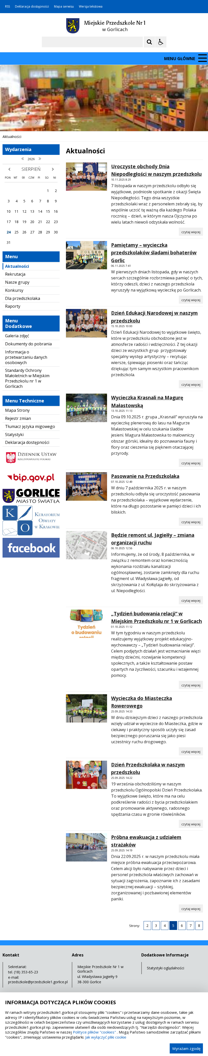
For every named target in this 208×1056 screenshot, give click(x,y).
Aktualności (17, 266)
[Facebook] (31, 556)
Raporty (12, 306)
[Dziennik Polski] (31, 465)
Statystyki (14, 434)
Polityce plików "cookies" (94, 1032)
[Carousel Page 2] (54, 121)
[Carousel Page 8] (83, 121)
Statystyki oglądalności (165, 968)
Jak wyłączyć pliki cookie (105, 1037)
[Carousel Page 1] (49, 121)
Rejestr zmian (18, 418)
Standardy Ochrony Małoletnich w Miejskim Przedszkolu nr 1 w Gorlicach (27, 378)
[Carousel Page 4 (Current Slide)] (64, 121)
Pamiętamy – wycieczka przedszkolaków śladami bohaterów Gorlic (154, 253)
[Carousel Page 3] (59, 121)
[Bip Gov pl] (31, 485)
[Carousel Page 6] (73, 121)
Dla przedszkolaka (22, 298)
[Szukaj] (149, 41)
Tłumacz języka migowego (30, 426)
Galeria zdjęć (17, 336)
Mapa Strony (17, 410)
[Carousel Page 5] (68, 121)
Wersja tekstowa (90, 6)
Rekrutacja (15, 274)
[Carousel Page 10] (93, 121)
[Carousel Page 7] (78, 121)
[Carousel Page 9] (88, 121)
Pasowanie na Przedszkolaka (145, 476)
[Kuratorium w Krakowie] (31, 534)
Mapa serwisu (64, 6)
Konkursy (14, 290)
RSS (7, 6)
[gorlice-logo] (31, 501)
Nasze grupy (17, 282)
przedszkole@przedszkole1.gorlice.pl (38, 981)
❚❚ (10, 121)
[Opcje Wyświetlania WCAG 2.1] (160, 41)
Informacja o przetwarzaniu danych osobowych (26, 357)
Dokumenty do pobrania (28, 344)
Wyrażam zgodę (186, 1048)
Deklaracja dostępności (32, 6)
